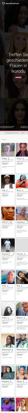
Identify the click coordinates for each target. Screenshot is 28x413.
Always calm (4, 293)
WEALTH (5, 222)
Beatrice (20, 318)
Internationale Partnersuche (12, 133)
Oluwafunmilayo (21, 222)
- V (2, 230)
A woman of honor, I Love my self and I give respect (8, 326)
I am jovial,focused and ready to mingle (8, 167)
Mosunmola (6, 349)
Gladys (4, 158)
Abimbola (5, 381)
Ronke (4, 318)
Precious (20, 254)
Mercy (19, 190)
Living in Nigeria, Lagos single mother (7, 262)
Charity (19, 381)
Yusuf (4, 286)
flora (18, 286)
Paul (3, 190)
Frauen (23, 133)
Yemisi (19, 158)
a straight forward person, (7, 357)
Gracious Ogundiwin (7, 254)
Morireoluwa (21, 349)
